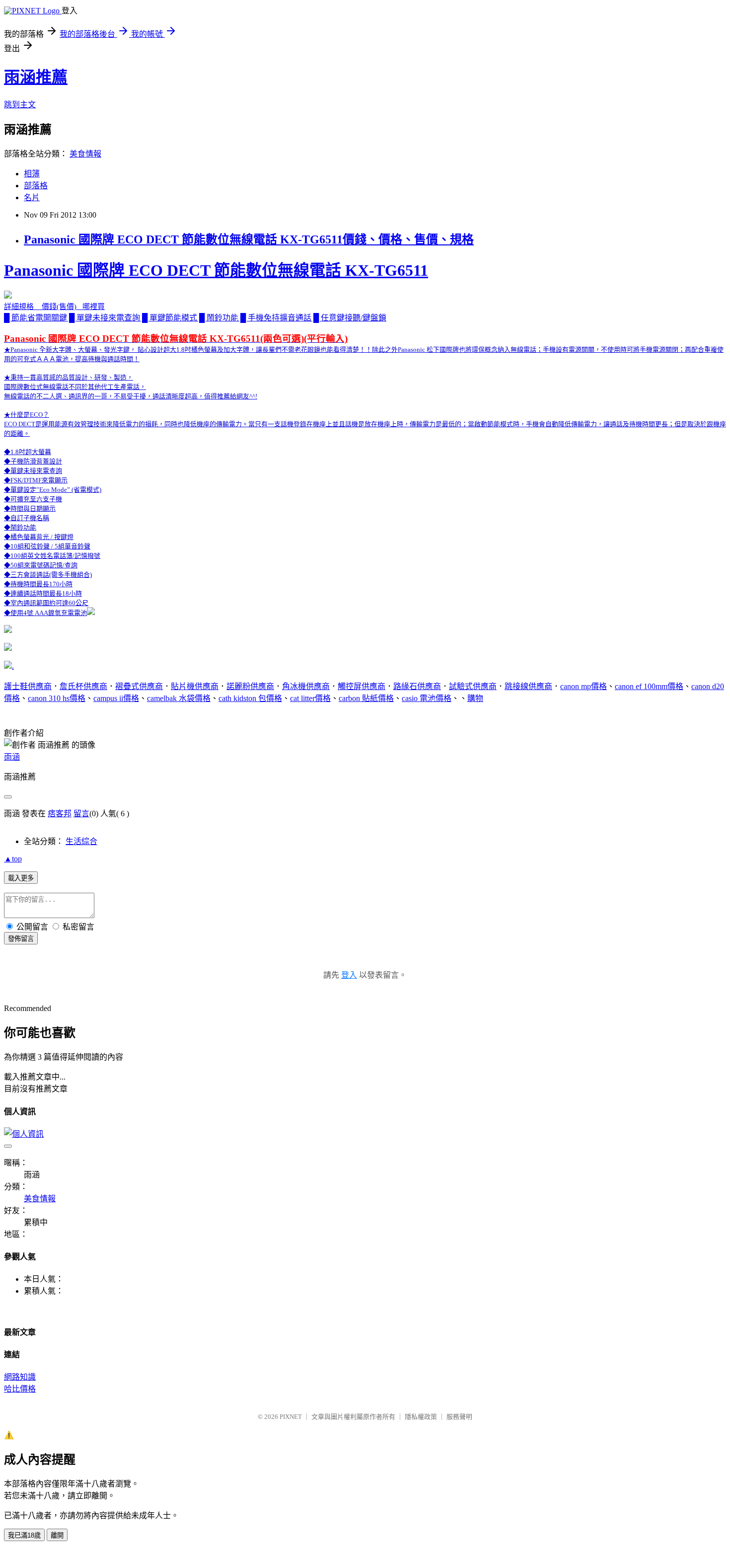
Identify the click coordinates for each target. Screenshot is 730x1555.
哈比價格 (20, 1389)
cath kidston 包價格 (250, 698)
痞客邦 (60, 813)
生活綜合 (81, 841)
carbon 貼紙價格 (366, 698)
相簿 (32, 173)
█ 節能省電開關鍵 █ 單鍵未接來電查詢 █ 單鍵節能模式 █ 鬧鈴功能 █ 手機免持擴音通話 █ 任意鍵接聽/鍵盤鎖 (365, 439)
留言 (81, 813)
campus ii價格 (116, 698)
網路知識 (20, 1377)
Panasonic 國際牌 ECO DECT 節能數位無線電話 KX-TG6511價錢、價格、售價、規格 (249, 239)
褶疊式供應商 (139, 686)
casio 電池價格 (426, 698)
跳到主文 (20, 104)
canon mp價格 (583, 686)
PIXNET (291, 1416)
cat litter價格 (310, 698)
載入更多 (21, 878)
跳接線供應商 (528, 686)
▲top (13, 859)
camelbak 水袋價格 (179, 698)
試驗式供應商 (473, 686)
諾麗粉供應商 (250, 686)
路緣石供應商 (417, 686)
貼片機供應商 (195, 686)
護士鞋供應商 (28, 686)
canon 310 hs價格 (56, 698)
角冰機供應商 (306, 686)
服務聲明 (459, 1416)
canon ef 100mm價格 (649, 686)
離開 (57, 1535)
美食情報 (85, 154)
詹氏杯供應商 (83, 686)
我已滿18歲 (24, 1535)
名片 (32, 197)
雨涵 (12, 757)
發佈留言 (21, 938)
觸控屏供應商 (361, 686)
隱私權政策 (421, 1416)
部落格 (36, 185)
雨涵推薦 (36, 77)
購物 (475, 698)
